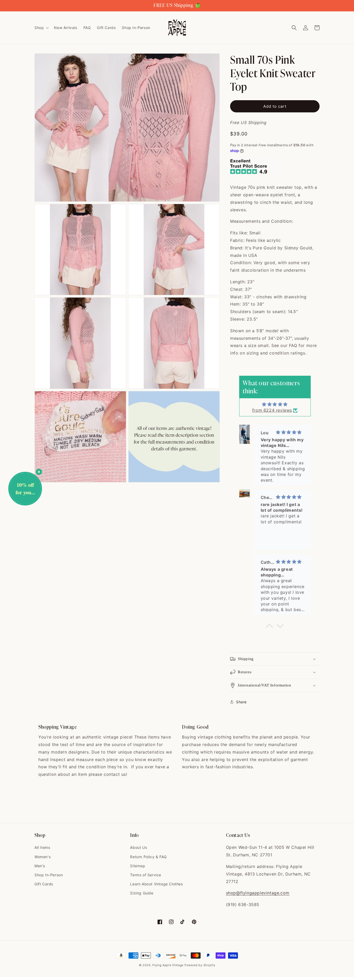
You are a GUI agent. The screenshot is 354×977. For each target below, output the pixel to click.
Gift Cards (43, 884)
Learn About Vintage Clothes (156, 884)
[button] (41, 27)
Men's (39, 866)
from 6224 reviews (272, 410)
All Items (42, 847)
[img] (275, 404)
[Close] (39, 472)
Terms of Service (145, 875)
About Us (138, 847)
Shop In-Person (48, 875)
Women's (42, 857)
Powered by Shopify (200, 965)
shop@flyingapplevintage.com (257, 892)
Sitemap (137, 866)
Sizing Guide (141, 893)
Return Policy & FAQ (148, 857)
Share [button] (241, 702)
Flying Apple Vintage (167, 965)
